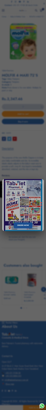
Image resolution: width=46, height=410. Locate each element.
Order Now (23, 225)
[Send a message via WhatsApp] (42, 406)
